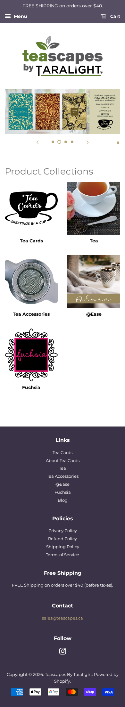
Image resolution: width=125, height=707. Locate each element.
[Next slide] (87, 142)
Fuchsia (62, 492)
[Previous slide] (37, 142)
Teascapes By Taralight (68, 674)
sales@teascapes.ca (62, 618)
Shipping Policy (62, 546)
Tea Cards (62, 452)
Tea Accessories (63, 476)
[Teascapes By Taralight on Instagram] (62, 652)
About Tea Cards (62, 460)
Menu (20, 16)
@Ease (62, 484)
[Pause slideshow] (118, 142)
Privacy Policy (62, 530)
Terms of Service (62, 554)
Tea (62, 468)
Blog (63, 500)
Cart (114, 16)
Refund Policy (62, 538)
